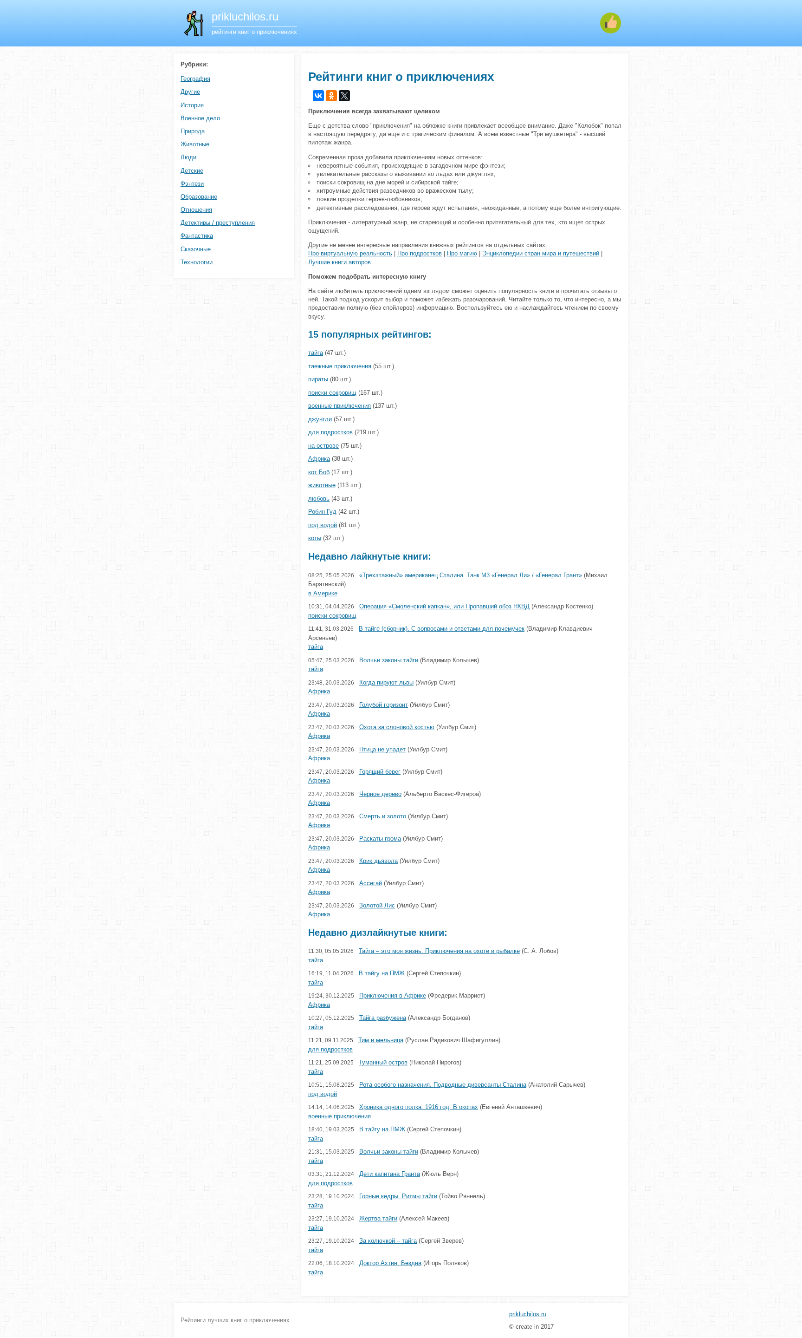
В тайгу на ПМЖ (382, 973)
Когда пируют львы (386, 682)
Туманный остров (383, 1062)
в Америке (322, 593)
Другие (190, 91)
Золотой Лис (377, 905)
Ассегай (370, 883)
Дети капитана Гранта (389, 1173)
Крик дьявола (378, 860)
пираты (318, 379)
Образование (199, 196)
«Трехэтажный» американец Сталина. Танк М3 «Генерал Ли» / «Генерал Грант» (470, 575)
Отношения (196, 209)
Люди (188, 157)
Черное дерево (380, 793)
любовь (319, 498)
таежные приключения (339, 366)
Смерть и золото (382, 816)
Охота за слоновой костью (396, 727)
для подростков (330, 432)
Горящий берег (380, 771)
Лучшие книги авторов (339, 262)
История (192, 105)
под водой (322, 525)
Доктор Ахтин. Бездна (390, 1263)
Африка (319, 458)
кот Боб (319, 472)
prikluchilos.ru (527, 1314)
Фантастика (197, 235)
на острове (323, 445)
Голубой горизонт (383, 704)
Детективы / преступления (218, 222)
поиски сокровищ (332, 392)
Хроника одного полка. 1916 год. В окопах (418, 1106)
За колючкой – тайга (388, 1240)
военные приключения (339, 405)
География (195, 78)
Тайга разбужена (382, 1017)
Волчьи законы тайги (388, 660)
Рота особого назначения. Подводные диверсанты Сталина (442, 1084)
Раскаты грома (380, 838)
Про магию (462, 253)
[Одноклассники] (331, 95)
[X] (344, 95)
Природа (193, 131)
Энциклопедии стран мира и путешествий (540, 253)
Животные (195, 144)
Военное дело (200, 118)
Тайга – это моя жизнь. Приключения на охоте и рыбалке (439, 950)
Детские (192, 170)
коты (314, 538)
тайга (315, 352)
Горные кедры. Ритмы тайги (398, 1196)
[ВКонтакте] (318, 95)
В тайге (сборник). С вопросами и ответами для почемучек (441, 628)
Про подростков (419, 253)
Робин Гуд (322, 511)
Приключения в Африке (392, 995)
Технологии (197, 262)
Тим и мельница (380, 1040)
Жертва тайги (378, 1218)
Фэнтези (192, 183)
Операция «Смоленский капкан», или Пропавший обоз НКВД (444, 606)
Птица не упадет (382, 749)
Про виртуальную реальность (350, 253)
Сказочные (196, 249)
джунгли (320, 419)
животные (322, 485)
